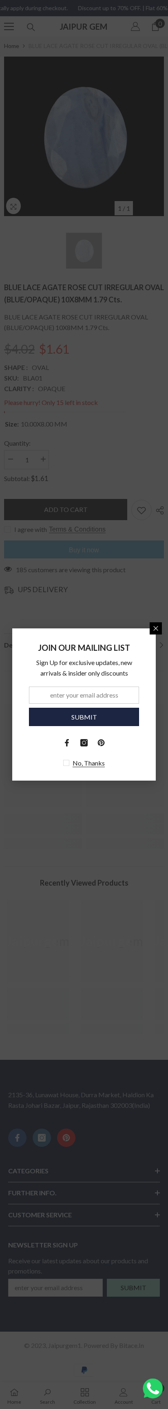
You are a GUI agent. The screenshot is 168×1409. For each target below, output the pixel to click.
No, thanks (89, 763)
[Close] (156, 628)
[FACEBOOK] (66, 742)
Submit (84, 717)
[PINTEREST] (101, 742)
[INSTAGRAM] (84, 742)
